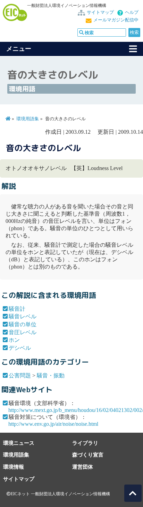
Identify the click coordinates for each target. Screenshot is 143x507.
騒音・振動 (51, 375)
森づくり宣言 (87, 455)
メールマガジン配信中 (115, 20)
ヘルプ (131, 12)
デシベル (20, 348)
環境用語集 (27, 118)
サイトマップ (100, 12)
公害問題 (20, 375)
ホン (14, 340)
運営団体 (82, 467)
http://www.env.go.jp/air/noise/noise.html (53, 424)
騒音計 (17, 309)
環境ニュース (18, 443)
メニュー (18, 48)
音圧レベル (22, 332)
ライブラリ (85, 443)
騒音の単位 (22, 324)
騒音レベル (22, 316)
